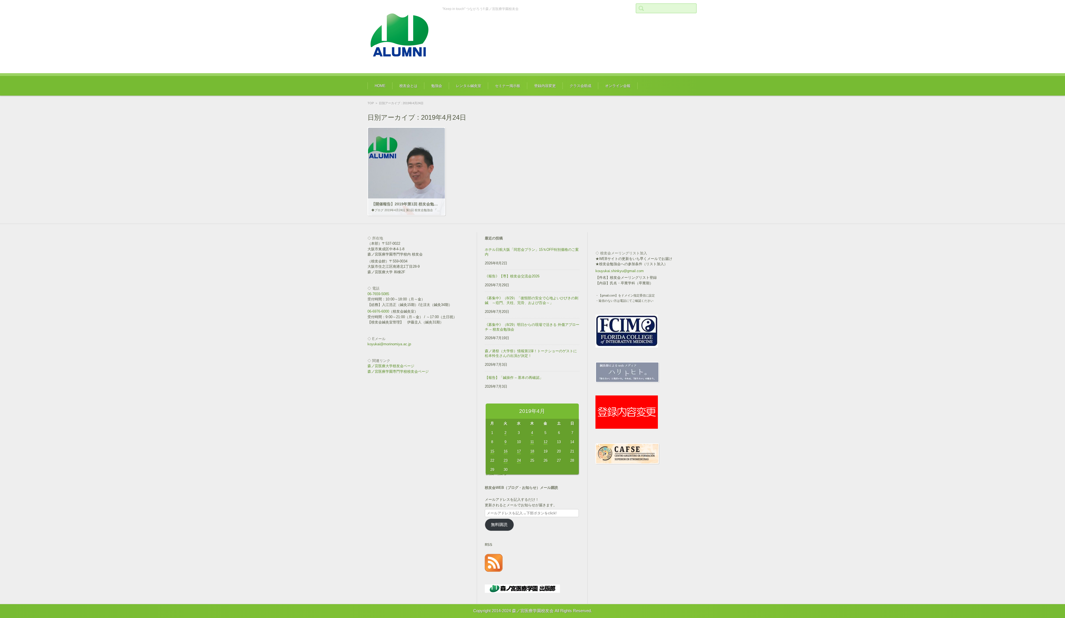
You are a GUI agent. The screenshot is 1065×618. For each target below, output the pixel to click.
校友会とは (408, 86)
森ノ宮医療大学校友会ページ (390, 366)
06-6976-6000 (378, 311)
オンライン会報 (617, 86)
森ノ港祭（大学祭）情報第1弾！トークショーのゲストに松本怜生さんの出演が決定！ (531, 353)
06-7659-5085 (378, 294)
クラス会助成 (580, 86)
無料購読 (499, 524)
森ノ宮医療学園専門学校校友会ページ (398, 371)
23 (506, 460)
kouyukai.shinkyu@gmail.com (619, 271)
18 (532, 451)
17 (519, 451)
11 (532, 442)
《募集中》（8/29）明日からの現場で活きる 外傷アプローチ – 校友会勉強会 (532, 327)
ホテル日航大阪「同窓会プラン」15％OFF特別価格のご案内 (532, 251)
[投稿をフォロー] (494, 570)
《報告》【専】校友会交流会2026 (512, 276)
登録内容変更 (545, 86)
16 (506, 451)
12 (545, 442)
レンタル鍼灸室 (468, 86)
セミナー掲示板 (507, 86)
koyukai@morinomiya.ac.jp (389, 344)
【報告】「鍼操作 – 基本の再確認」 (514, 378)
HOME (380, 86)
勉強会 (436, 86)
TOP (370, 103)
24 (519, 460)
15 (492, 451)
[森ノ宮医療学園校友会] (400, 36)
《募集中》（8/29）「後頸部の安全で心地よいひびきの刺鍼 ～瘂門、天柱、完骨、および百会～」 (531, 300)
